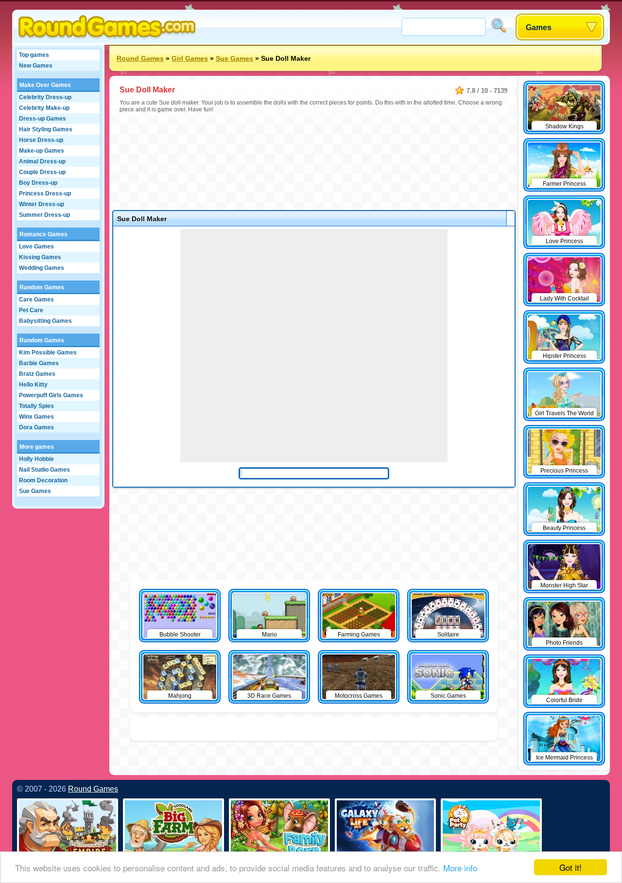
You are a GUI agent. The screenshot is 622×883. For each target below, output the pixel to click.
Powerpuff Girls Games (51, 395)
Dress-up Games (42, 118)
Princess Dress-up (45, 193)
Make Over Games (45, 85)
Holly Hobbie (36, 459)
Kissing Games (40, 257)
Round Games (140, 58)
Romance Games (43, 234)
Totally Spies (36, 406)
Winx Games (36, 416)
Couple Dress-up (42, 172)
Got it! (570, 867)
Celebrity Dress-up (45, 97)
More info (460, 868)
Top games (34, 55)
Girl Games (190, 58)
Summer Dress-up (44, 215)
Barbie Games (39, 363)
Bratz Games (37, 374)
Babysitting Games (45, 321)
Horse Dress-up (41, 140)
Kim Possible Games (48, 352)
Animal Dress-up (42, 161)
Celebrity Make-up (44, 108)
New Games (35, 65)
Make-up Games (41, 150)
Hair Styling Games (45, 129)
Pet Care (31, 310)
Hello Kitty (33, 384)
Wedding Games (41, 268)
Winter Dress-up (41, 204)
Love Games (36, 246)
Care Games (36, 299)
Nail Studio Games (44, 469)
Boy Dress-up (38, 182)
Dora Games (36, 427)
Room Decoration (43, 480)
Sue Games (35, 491)
